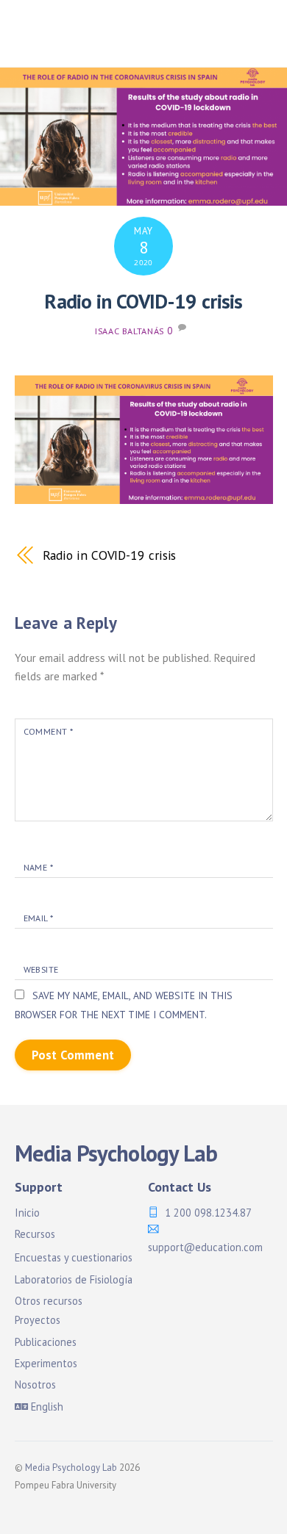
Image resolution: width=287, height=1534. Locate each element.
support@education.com (205, 1247)
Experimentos (46, 1363)
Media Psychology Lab (71, 1467)
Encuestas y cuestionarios (73, 1257)
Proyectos (37, 1320)
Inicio (27, 1213)
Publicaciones (46, 1342)
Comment (49, 731)
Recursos (35, 1234)
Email (39, 917)
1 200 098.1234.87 (208, 1213)
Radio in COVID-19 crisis (143, 301)
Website (41, 969)
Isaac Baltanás (129, 330)
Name (39, 867)
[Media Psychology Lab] (107, 48)
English (45, 1407)
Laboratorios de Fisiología (73, 1279)
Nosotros (35, 1384)
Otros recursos (48, 1301)
